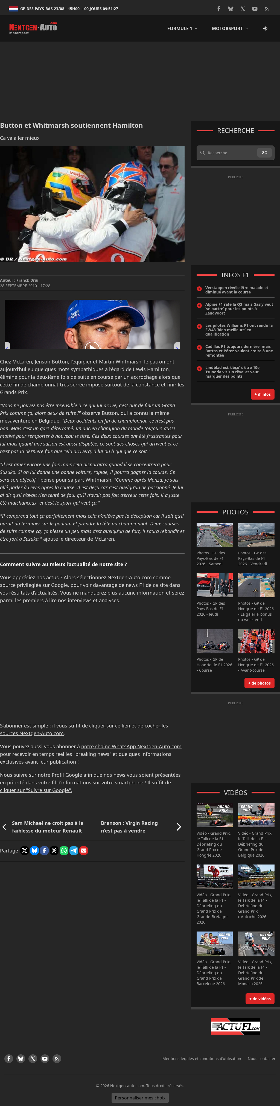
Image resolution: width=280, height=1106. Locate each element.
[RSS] (266, 8)
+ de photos (259, 683)
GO (264, 152)
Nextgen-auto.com (127, 1085)
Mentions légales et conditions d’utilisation (201, 1058)
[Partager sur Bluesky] (34, 850)
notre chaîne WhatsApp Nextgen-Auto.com (131, 746)
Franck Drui (27, 280)
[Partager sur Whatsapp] (64, 850)
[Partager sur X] (24, 850)
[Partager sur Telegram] (73, 850)
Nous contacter (262, 1058)
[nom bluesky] (230, 8)
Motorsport (227, 28)
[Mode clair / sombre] (265, 28)
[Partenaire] (235, 1026)
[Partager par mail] (83, 850)
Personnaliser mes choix (140, 1098)
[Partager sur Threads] (54, 850)
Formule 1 (179, 28)
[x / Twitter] (242, 8)
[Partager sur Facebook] (44, 850)
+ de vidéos (260, 998)
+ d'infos (263, 394)
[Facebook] (218, 8)
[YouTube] (254, 8)
